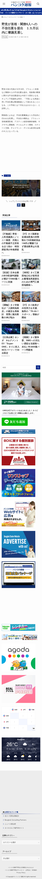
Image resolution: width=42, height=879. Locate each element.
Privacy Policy (21, 872)
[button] (19, 205)
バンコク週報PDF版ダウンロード (14, 870)
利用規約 (34, 870)
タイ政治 (7, 176)
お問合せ (28, 870)
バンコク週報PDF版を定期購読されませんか (21, 867)
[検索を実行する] (38, 367)
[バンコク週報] (21, 4)
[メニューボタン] (4, 4)
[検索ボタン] (38, 4)
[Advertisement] (21, 62)
